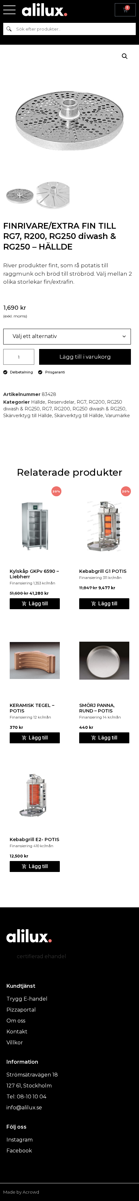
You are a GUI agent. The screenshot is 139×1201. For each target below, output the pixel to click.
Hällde (38, 402)
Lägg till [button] (38, 603)
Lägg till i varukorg (85, 356)
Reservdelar (61, 402)
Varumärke (117, 415)
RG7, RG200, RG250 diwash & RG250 (83, 409)
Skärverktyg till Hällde (27, 415)
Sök (9, 28)
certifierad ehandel (41, 956)
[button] (125, 56)
